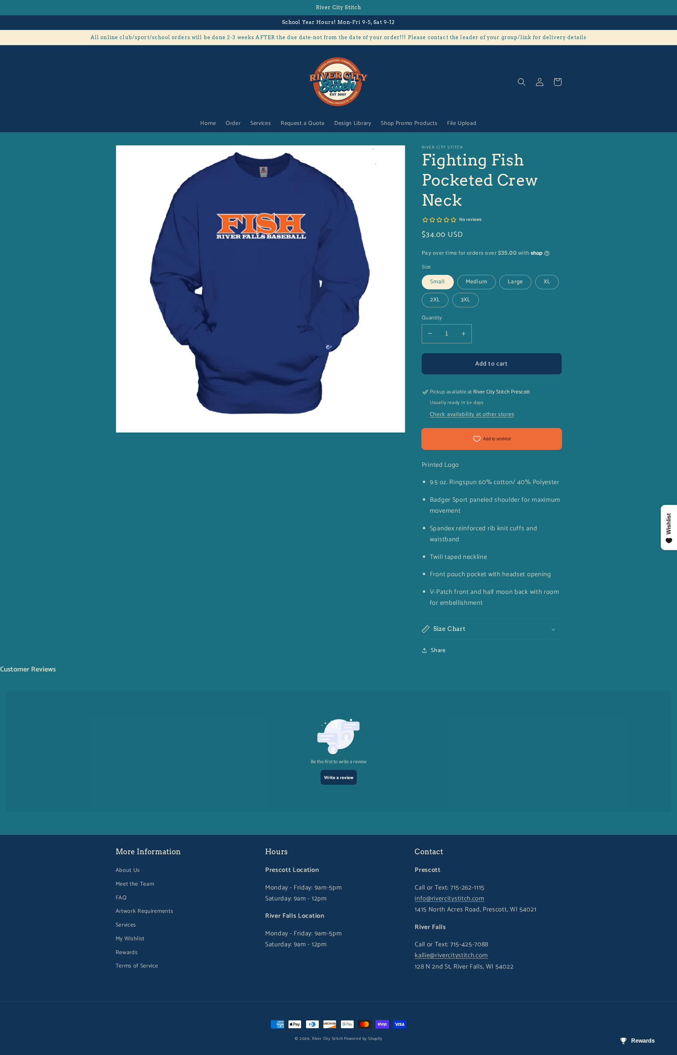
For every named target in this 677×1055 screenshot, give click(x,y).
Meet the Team (135, 884)
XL (547, 282)
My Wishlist (130, 939)
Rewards (127, 952)
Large (515, 282)
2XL (435, 300)
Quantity (432, 317)
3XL (465, 300)
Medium (476, 282)
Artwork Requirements (144, 911)
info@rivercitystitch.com (449, 898)
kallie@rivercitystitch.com (451, 955)
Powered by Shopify (363, 1038)
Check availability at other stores (472, 414)
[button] (522, 82)
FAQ (121, 898)
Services (126, 925)
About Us (128, 870)
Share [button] (438, 650)
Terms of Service (137, 966)
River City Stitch (327, 1038)
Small (437, 282)
